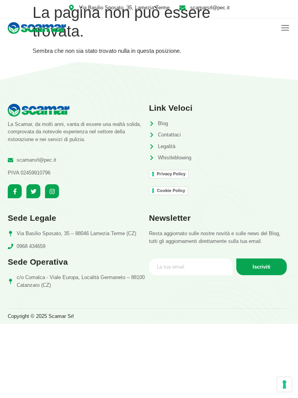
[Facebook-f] (15, 191)
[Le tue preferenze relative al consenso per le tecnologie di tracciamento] (284, 384)
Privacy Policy (171, 173)
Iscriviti (261, 267)
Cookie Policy (171, 190)
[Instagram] (52, 191)
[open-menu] (283, 28)
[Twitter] (33, 191)
